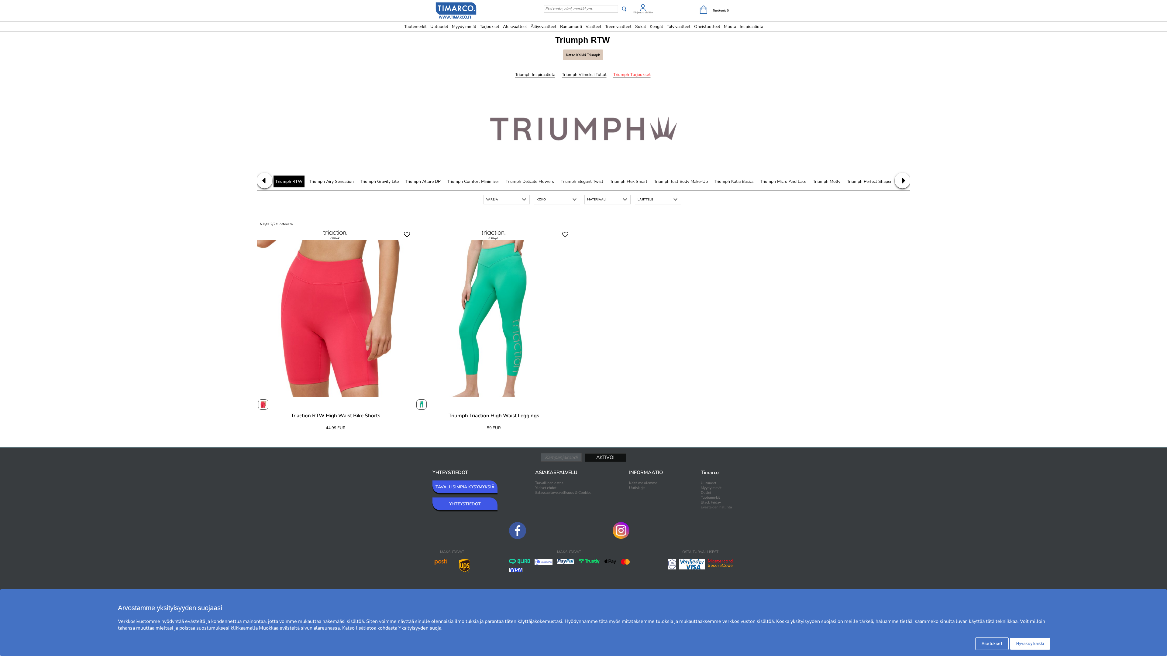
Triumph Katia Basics (734, 181)
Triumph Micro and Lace (783, 181)
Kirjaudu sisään (643, 12)
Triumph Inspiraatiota (535, 74)
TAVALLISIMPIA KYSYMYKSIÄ (464, 487)
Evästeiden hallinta (716, 507)
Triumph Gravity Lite (379, 181)
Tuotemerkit (415, 26)
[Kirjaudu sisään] (643, 8)
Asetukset (992, 643)
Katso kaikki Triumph (583, 55)
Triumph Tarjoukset (632, 74)
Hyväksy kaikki (1030, 643)
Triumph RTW (289, 181)
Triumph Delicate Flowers (530, 181)
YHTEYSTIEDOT (465, 504)
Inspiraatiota (751, 26)
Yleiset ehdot (545, 487)
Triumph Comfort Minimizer (473, 181)
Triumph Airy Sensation (331, 181)
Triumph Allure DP (423, 181)
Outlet (706, 492)
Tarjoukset (489, 26)
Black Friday (711, 502)
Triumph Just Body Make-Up (681, 181)
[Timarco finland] (456, 11)
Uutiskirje (637, 487)
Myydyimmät (464, 26)
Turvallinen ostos (549, 482)
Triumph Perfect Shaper (869, 181)
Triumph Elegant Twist (582, 181)
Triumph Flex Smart (628, 181)
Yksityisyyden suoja (419, 628)
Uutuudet (439, 26)
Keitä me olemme (643, 482)
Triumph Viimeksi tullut (584, 74)
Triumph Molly (826, 181)
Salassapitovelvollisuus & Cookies (563, 492)
